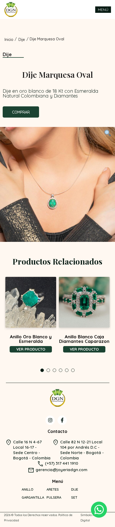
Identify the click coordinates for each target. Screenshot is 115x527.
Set (74, 497)
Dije (21, 39)
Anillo (27, 489)
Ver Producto (30, 349)
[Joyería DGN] (11, 9)
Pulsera (54, 497)
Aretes (53, 489)
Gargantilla (33, 497)
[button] (42, 370)
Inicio (9, 39)
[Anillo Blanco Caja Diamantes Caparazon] (84, 302)
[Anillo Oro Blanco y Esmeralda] (30, 302)
